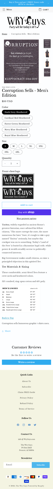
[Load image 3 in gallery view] (47, 63)
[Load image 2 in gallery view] (47, 53)
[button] (7, 9)
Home (4, 34)
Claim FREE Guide (26, 392)
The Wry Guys (21, 486)
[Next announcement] (48, 3)
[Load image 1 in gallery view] (47, 43)
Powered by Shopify (36, 486)
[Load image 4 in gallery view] (47, 72)
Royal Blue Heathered (16, 135)
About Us (26, 381)
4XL (18, 152)
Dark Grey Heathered (16, 112)
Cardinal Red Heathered (17, 118)
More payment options (26, 218)
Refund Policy (26, 403)
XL (30, 146)
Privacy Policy (26, 398)
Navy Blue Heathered (16, 129)
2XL (41, 146)
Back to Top (8, 318)
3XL (7, 152)
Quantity (7, 158)
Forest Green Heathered (17, 124)
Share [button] (8, 331)
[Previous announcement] (5, 3)
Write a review (26, 362)
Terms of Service (26, 409)
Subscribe (26, 387)
